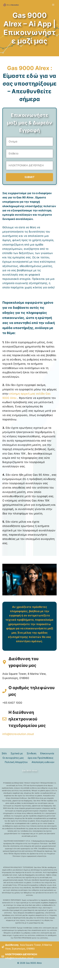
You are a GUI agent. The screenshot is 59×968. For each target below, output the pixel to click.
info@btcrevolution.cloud (18, 734)
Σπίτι (4, 753)
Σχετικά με (17, 753)
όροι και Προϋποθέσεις (40, 757)
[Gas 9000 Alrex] (11, 5)
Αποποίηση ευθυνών (43, 762)
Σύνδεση (31, 753)
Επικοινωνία (47, 753)
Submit (29, 177)
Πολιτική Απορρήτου (16, 762)
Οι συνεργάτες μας (13, 757)
